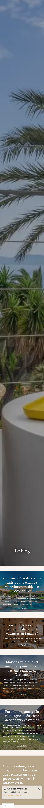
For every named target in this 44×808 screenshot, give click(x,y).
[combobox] (8, 805)
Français (6, 806)
